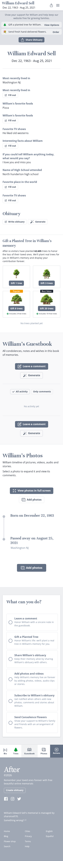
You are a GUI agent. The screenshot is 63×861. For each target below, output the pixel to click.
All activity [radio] (22, 391)
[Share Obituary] (51, 5)
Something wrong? (14, 820)
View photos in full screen (34, 490)
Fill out (12, 95)
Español (49, 836)
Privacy (28, 836)
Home (7, 831)
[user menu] (58, 5)
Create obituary (14, 790)
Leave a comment (34, 366)
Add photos (34, 499)
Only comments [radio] (42, 391)
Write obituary (16, 221)
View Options (51, 24)
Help (27, 846)
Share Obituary (34, 39)
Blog (6, 836)
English (49, 831)
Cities (27, 831)
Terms (28, 841)
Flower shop (10, 841)
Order (56, 32)
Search (7, 846)
